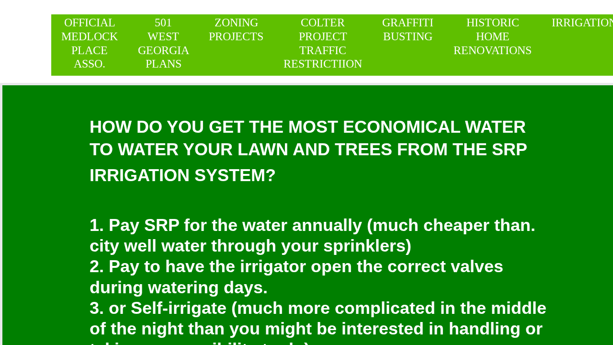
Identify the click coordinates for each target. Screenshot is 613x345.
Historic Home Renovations (493, 36)
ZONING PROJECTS (236, 29)
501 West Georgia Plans (163, 43)
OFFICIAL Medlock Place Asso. (89, 43)
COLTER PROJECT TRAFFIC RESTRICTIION (323, 43)
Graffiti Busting (407, 29)
